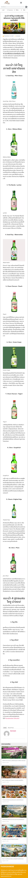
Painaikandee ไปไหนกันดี (12, 718)
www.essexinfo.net (6, 876)
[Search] (26, 7)
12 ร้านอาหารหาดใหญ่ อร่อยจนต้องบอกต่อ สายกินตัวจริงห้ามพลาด (12, 800)
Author (5, 727)
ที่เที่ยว (17, 10)
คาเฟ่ (3, 10)
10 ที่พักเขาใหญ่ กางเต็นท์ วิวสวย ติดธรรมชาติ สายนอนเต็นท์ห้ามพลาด (13, 819)
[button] (21, 2)
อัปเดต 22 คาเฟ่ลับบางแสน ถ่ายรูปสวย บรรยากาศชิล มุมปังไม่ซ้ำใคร (12, 780)
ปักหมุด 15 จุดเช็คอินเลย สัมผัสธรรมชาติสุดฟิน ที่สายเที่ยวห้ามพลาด (13, 858)
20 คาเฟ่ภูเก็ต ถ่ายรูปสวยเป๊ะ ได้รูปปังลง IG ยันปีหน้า (10, 839)
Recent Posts (11, 727)
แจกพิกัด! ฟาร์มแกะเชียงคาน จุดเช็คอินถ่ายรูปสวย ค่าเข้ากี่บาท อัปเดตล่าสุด (13, 760)
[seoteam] (6, 736)
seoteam (13, 731)
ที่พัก (24, 10)
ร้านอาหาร (10, 10)
